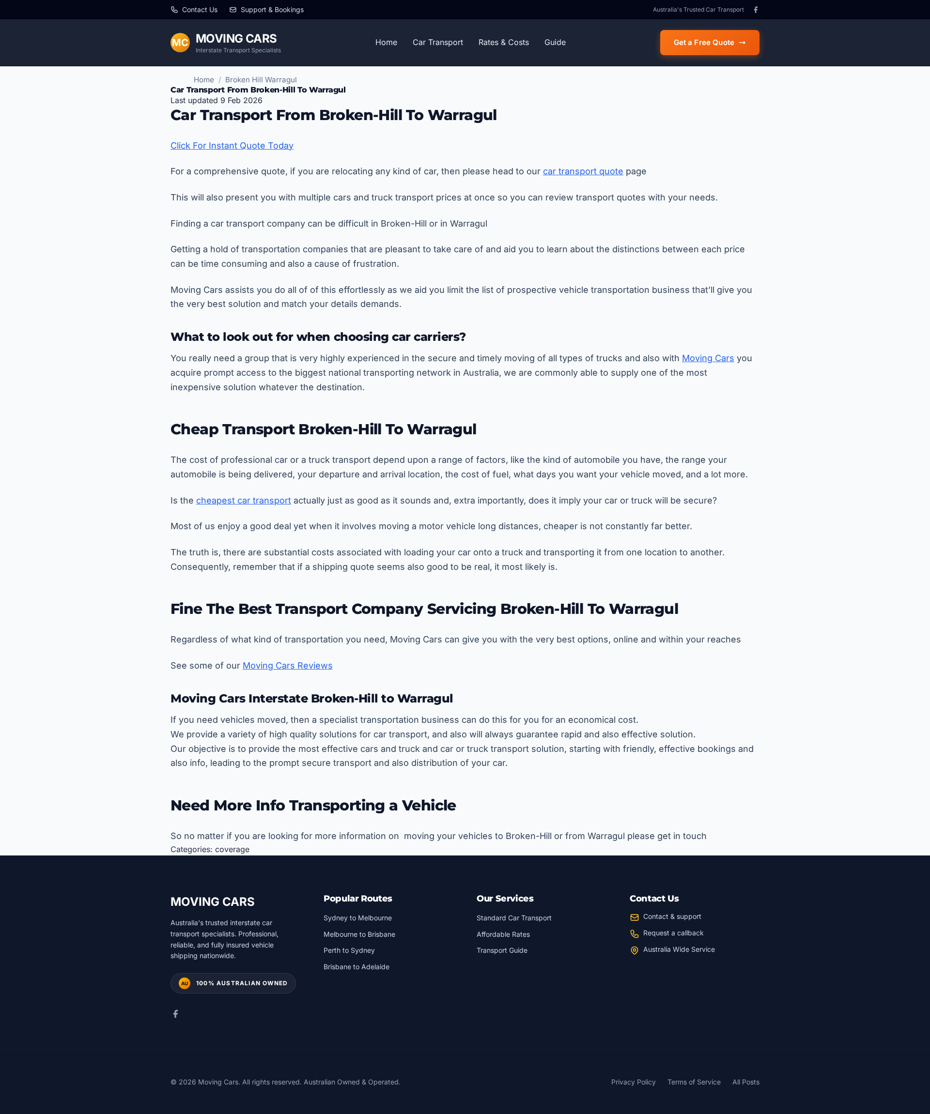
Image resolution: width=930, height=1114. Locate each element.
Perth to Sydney (349, 950)
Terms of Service (694, 1082)
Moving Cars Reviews (288, 665)
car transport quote (583, 171)
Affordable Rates (503, 934)
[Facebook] (756, 10)
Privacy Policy (633, 1082)
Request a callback (673, 933)
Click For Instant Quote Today (232, 145)
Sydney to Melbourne (358, 918)
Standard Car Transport (514, 918)
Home (386, 42)
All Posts (746, 1082)
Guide (555, 42)
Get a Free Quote (704, 42)
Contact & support (672, 916)
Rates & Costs (504, 42)
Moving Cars (708, 358)
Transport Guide (502, 950)
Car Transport (438, 42)
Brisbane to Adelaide (356, 966)
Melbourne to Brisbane (359, 934)
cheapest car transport (243, 500)
